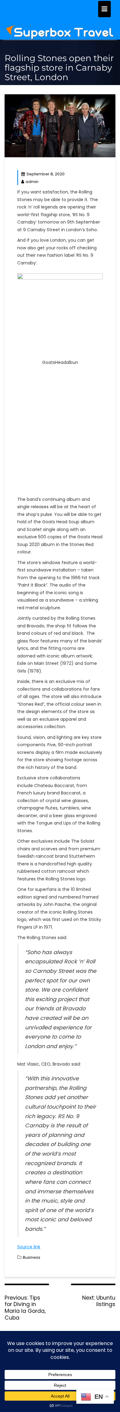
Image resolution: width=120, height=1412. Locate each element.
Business (31, 1257)
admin (32, 182)
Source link (28, 1247)
